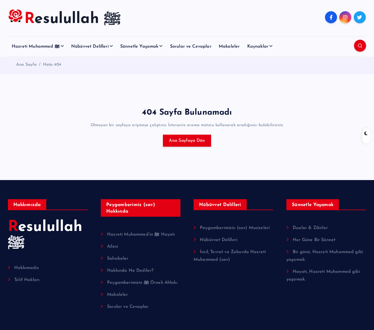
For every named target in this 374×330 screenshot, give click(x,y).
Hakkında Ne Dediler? (130, 270)
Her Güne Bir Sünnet (314, 240)
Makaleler (229, 46)
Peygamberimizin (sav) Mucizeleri (235, 228)
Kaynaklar (257, 46)
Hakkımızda (26, 268)
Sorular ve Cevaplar (190, 46)
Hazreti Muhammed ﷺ (36, 46)
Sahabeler (117, 258)
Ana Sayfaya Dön (187, 140)
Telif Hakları (26, 280)
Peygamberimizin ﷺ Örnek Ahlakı (142, 282)
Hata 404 (52, 65)
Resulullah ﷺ (45, 235)
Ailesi (112, 246)
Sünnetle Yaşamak (139, 46)
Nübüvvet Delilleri (90, 46)
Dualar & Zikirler (310, 228)
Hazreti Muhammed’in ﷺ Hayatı (141, 234)
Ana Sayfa (26, 65)
